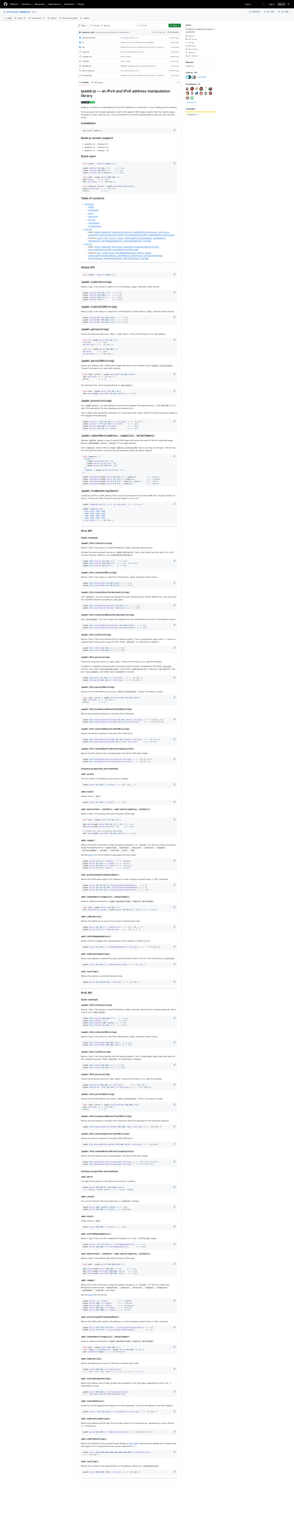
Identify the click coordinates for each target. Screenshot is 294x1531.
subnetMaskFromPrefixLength (161, 235)
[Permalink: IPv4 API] (79, 531)
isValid (91, 207)
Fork (270, 12)
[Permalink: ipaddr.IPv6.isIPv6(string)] (79, 1052)
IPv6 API (88, 244)
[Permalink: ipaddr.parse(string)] (79, 329)
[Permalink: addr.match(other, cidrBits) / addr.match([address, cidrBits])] (79, 809)
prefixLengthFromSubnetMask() (138, 238)
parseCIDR (93, 216)
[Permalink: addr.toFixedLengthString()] (79, 1378)
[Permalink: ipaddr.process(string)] (79, 400)
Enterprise (69, 4)
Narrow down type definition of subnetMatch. (112, 32)
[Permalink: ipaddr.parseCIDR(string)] (79, 361)
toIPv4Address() (95, 258)
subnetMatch (94, 223)
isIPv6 (114, 247)
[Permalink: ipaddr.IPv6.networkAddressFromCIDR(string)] (79, 1133)
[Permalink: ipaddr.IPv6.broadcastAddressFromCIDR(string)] (79, 1116)
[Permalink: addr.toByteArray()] (79, 916)
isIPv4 (160, 232)
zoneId (105, 253)
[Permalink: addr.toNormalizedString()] (79, 954)
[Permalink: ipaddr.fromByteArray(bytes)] (79, 490)
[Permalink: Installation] (79, 123)
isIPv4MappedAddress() (125, 253)
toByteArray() (94, 241)
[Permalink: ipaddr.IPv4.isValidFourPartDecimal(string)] (79, 592)
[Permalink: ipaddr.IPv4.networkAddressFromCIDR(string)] (79, 729)
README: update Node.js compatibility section (138, 66)
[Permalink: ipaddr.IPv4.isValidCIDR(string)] (79, 572)
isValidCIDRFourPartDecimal (145, 232)
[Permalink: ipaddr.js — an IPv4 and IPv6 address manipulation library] (79, 93)
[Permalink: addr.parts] (79, 1176)
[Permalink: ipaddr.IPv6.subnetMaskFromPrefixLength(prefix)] (79, 1151)
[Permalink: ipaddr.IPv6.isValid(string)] (79, 1005)
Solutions (26, 4)
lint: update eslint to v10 (130, 38)
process (91, 220)
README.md (86, 66)
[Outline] (178, 82)
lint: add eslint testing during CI (132, 52)
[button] (174, 130)
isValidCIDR (93, 210)
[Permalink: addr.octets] (79, 774)
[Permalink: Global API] (79, 267)
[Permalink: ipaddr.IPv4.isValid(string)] (79, 543)
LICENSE (85, 61)
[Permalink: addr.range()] (79, 840)
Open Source (54, 4)
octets (99, 238)
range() (120, 238)
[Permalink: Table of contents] (79, 198)
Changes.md (87, 56)
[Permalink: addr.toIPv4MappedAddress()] (79, 936)
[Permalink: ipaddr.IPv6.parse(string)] (79, 1074)
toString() (147, 241)
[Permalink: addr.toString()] (79, 971)
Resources (39, 4)
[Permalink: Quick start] (79, 156)
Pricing (81, 4)
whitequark (12, 11)
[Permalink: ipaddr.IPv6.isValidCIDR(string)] (79, 1032)
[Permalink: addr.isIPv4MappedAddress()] (79, 1234)
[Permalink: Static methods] (79, 537)
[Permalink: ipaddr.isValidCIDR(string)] (79, 306)
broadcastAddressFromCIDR (111, 235)
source (91, 855)
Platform (14, 4)
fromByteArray (94, 226)
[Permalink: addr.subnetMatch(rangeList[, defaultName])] (79, 896)
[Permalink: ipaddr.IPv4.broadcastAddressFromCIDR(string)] (79, 709)
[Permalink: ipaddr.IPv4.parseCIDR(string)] (79, 687)
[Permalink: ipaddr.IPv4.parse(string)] (79, 657)
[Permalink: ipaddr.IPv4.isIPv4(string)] (79, 634)
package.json (87, 75)
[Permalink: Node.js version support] (79, 138)
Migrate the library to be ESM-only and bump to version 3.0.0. (144, 47)
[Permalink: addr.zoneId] (79, 1196)
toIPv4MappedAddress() (111, 241)
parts (99, 253)
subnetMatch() (159, 238)
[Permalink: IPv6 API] (79, 992)
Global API (89, 204)
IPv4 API (88, 229)
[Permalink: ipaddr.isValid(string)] (79, 282)
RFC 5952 (133, 1443)
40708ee (154, 32)
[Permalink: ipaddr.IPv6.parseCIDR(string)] (79, 1094)
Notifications (256, 12)
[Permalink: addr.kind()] (79, 791)
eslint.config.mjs (88, 71)
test (83, 47)
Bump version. (126, 56)
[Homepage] (5, 4)
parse (90, 213)
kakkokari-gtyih (88, 32)
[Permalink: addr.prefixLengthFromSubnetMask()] (79, 874)
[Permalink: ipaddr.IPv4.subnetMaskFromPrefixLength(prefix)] (79, 748)
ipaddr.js (25, 11)
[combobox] (153, 25)
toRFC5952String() (131, 258)
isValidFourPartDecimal (122, 232)
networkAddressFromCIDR (135, 235)
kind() (105, 238)
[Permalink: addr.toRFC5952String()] (79, 1439)
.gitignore (85, 52)
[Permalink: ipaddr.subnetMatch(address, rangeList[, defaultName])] (79, 435)
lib (83, 42)
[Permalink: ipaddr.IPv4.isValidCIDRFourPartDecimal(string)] (79, 615)
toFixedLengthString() (153, 255)
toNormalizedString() (132, 241)
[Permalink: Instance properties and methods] (79, 768)
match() (112, 238)
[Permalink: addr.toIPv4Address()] (79, 1401)
